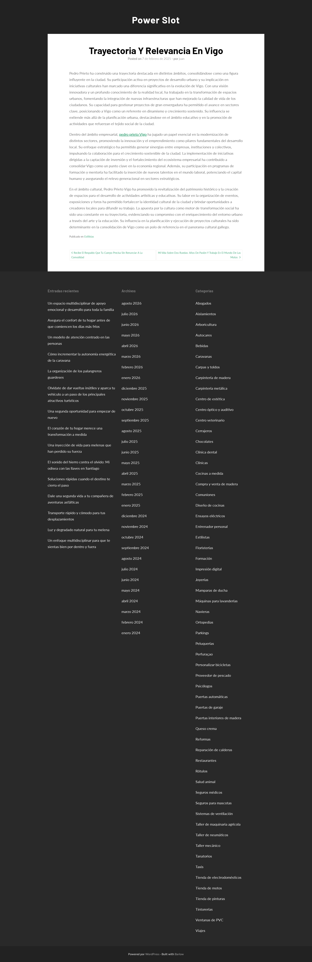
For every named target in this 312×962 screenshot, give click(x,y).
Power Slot (156, 19)
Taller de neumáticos (212, 835)
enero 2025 (131, 505)
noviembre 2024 (135, 526)
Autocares (204, 335)
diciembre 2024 (134, 516)
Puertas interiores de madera (218, 718)
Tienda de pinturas (210, 898)
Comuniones (205, 494)
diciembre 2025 (134, 388)
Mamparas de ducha (212, 590)
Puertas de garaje (209, 707)
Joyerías (202, 579)
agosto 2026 (132, 303)
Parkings (202, 633)
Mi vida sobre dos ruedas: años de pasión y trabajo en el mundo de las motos (199, 255)
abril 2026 (130, 345)
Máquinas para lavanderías (217, 601)
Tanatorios (204, 856)
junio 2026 (130, 324)
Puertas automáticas (212, 696)
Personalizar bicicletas (213, 664)
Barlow (179, 954)
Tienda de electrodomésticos (218, 877)
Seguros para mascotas (214, 803)
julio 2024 (130, 569)
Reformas (203, 739)
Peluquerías (205, 643)
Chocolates (204, 441)
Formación (204, 558)
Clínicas (202, 462)
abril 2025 (130, 473)
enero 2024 (131, 633)
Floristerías (204, 548)
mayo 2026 (131, 335)
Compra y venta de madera (217, 484)
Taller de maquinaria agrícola (218, 824)
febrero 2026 (132, 367)
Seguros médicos (209, 792)
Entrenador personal (212, 526)
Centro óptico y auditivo (214, 409)
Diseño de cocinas (210, 505)
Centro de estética (210, 399)
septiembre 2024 (135, 548)
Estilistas (89, 236)
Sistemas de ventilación (214, 813)
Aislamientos (206, 314)
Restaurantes (206, 760)
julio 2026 (130, 314)
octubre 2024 (132, 537)
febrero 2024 (132, 622)
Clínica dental (206, 452)
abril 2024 (130, 601)
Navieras (202, 611)
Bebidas (202, 345)
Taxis (199, 867)
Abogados (203, 303)
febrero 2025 (132, 494)
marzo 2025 (131, 484)
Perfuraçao (204, 654)
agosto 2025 (132, 431)
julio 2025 (130, 441)
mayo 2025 (131, 462)
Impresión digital (209, 569)
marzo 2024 (131, 611)
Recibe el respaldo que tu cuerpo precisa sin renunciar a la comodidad (106, 255)
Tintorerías (204, 909)
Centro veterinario (210, 420)
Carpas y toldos (208, 367)
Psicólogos (204, 686)
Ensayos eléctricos (210, 516)
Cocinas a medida (209, 473)
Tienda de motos (209, 888)
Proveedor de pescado (213, 675)
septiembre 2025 (135, 420)
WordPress (152, 954)
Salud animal (205, 781)
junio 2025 (130, 452)
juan (181, 59)
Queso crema (206, 728)
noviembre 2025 (135, 399)
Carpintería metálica (211, 388)
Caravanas (204, 356)
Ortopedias (204, 622)
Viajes (200, 930)
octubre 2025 (132, 409)
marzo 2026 (131, 356)
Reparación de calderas (214, 750)
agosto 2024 (132, 558)
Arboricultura (206, 324)
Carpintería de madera (213, 377)
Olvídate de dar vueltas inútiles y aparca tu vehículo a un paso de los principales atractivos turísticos (81, 394)
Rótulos (201, 771)
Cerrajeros (204, 431)
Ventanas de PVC (209, 920)
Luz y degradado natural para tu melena (78, 529)
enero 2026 (131, 377)
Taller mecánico (208, 845)
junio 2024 (130, 579)
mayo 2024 (131, 590)
